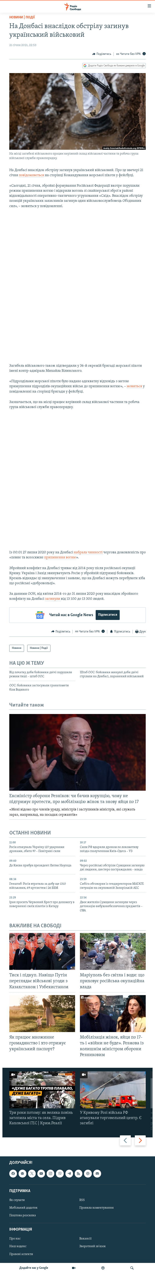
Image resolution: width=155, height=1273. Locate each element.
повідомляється (31, 175)
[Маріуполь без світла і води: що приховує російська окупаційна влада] (113, 951)
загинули (53, 599)
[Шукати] (132, 1268)
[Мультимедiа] (74, 1268)
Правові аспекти (21, 1254)
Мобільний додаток (23, 1207)
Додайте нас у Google (33, 1268)
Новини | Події (22, 17)
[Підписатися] (97, 1173)
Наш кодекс (17, 1246)
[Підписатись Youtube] (41, 1173)
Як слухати (17, 1200)
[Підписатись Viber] (60, 1173)
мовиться (134, 386)
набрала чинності (88, 552)
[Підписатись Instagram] (50, 1173)
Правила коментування (96, 1207)
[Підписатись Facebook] (13, 1173)
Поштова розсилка (22, 1215)
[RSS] (78, 1173)
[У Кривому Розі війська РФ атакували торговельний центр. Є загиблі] (113, 1089)
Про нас (15, 1238)
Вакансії (85, 1238)
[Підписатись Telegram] (69, 1173)
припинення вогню (60, 557)
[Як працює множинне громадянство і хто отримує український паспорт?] (42, 1013)
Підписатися (107, 615)
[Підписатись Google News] (22, 1173)
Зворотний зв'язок (92, 1246)
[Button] (101, 54)
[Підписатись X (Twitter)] (32, 1173)
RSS (82, 1200)
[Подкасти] (103, 1268)
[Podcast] (88, 1173)
